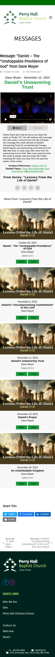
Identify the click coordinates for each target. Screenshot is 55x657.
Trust (24, 168)
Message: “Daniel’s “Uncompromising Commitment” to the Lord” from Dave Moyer (34, 542)
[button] (50, 17)
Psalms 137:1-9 (39, 165)
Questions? (40, 650)
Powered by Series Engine (27, 495)
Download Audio (35, 171)
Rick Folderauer (33, 71)
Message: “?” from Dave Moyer (9, 542)
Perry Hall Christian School (18, 613)
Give (5, 607)
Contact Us (9, 625)
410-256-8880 (18, 650)
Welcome (8, 631)
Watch (18, 128)
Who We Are (10, 601)
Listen (39, 128)
